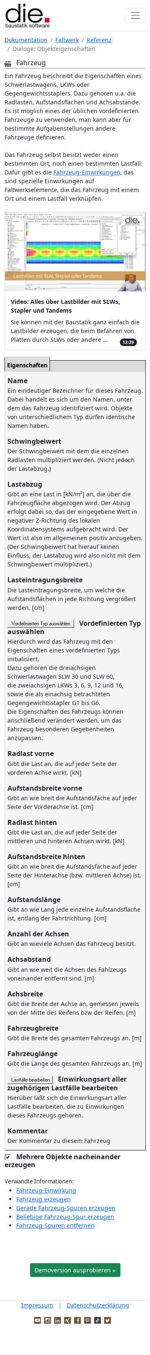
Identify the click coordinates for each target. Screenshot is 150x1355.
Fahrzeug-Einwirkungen (86, 172)
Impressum (37, 1305)
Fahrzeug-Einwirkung (46, 1190)
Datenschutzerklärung (98, 1305)
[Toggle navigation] (135, 15)
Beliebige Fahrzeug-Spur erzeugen (65, 1217)
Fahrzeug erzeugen (43, 1199)
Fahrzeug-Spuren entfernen (55, 1225)
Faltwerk (67, 40)
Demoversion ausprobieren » (75, 1270)
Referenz (99, 40)
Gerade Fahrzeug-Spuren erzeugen (65, 1208)
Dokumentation (26, 40)
